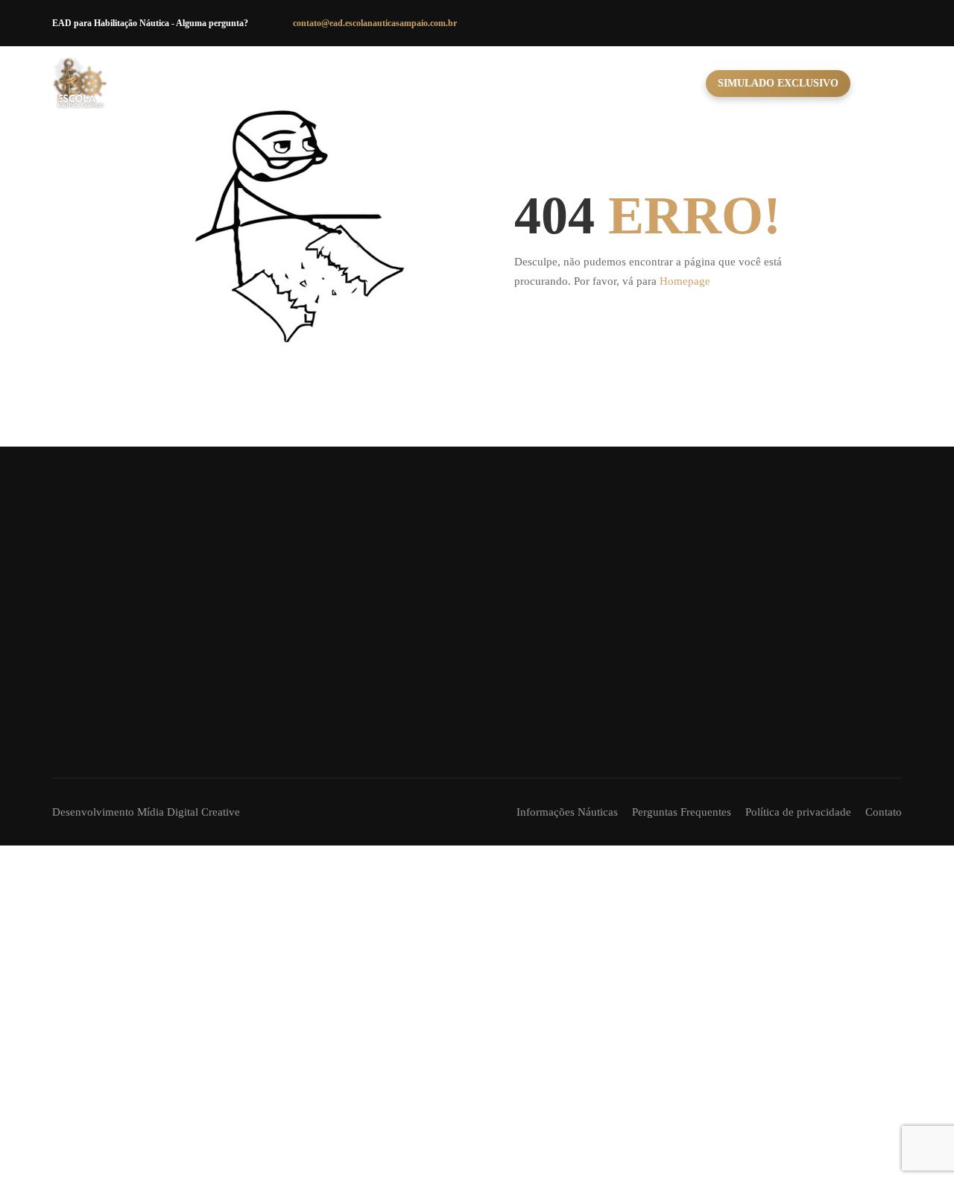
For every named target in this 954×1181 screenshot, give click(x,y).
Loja (546, 83)
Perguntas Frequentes (681, 812)
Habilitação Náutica (446, 83)
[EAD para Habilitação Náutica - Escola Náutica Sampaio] (80, 83)
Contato (611, 83)
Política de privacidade (798, 812)
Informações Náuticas (567, 812)
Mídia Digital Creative (188, 812)
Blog (677, 83)
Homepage (685, 281)
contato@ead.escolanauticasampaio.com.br (375, 23)
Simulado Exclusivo (778, 83)
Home (342, 83)
